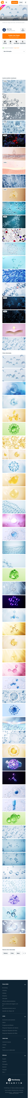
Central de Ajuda (6, 1053)
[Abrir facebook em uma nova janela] (6, 1094)
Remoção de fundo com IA (9, 1018)
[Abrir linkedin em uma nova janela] (11, 1094)
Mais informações (7, 50)
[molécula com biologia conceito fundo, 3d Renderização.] (13, 543)
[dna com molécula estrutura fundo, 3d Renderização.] (13, 895)
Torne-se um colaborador (8, 1061)
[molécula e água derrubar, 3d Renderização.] (13, 360)
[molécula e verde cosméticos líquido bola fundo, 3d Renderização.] (13, 428)
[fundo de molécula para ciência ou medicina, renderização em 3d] (13, 99)
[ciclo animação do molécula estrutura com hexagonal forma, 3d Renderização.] (13, 557)
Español (4, 1073)
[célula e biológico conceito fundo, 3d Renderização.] (13, 800)
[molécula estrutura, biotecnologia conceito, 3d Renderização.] (13, 261)
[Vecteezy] (2, 2)
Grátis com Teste (14, 36)
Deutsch (4, 1078)
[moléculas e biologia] (13, 234)
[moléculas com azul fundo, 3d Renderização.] (13, 343)
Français (4, 1081)
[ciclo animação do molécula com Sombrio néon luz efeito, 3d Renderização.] (13, 611)
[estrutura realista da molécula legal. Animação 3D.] (13, 85)
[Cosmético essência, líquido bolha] (13, 936)
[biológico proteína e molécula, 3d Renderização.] (13, 773)
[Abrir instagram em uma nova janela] (8, 1094)
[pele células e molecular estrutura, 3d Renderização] (13, 167)
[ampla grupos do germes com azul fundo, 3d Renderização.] (13, 275)
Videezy (4, 1002)
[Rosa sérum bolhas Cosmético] (13, 530)
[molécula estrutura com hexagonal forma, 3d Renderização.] (13, 516)
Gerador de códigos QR (8, 1020)
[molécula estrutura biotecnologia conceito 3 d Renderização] (13, 194)
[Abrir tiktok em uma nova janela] (15, 1094)
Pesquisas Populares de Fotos (9, 1042)
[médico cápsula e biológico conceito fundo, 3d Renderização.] (13, 814)
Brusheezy (5, 997)
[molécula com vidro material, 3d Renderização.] (13, 719)
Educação (4, 1008)
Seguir (23, 30)
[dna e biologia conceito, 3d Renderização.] (13, 288)
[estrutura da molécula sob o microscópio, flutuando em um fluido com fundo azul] (13, 302)
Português (5, 1075)
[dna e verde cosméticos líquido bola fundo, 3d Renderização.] (13, 828)
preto (12, 963)
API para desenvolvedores (8, 1010)
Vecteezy (4, 1000)
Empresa (4, 1005)
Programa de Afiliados (7, 1034)
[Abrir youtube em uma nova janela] (20, 1094)
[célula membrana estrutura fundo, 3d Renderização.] (13, 153)
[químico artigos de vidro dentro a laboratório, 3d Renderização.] (13, 180)
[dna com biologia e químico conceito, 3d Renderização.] (13, 760)
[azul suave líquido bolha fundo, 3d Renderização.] (13, 387)
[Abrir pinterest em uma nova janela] (13, 1094)
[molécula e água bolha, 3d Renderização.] (13, 401)
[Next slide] (22, 963)
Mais (3, 1083)
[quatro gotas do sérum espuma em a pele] (13, 733)
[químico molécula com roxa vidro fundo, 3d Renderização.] (13, 909)
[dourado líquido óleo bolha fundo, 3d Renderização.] (13, 441)
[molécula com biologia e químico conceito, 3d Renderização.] (13, 475)
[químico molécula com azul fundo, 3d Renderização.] (13, 207)
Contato (4, 1056)
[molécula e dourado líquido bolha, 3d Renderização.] (13, 414)
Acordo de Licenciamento (8, 1029)
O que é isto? (16, 48)
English (4, 1070)
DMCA (3, 1032)
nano (18, 963)
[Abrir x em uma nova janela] (18, 1094)
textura (5, 963)
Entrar (21, 2)
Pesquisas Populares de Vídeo (9, 1044)
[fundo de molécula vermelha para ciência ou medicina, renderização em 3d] (13, 139)
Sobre (3, 1058)
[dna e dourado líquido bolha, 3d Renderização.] (13, 651)
